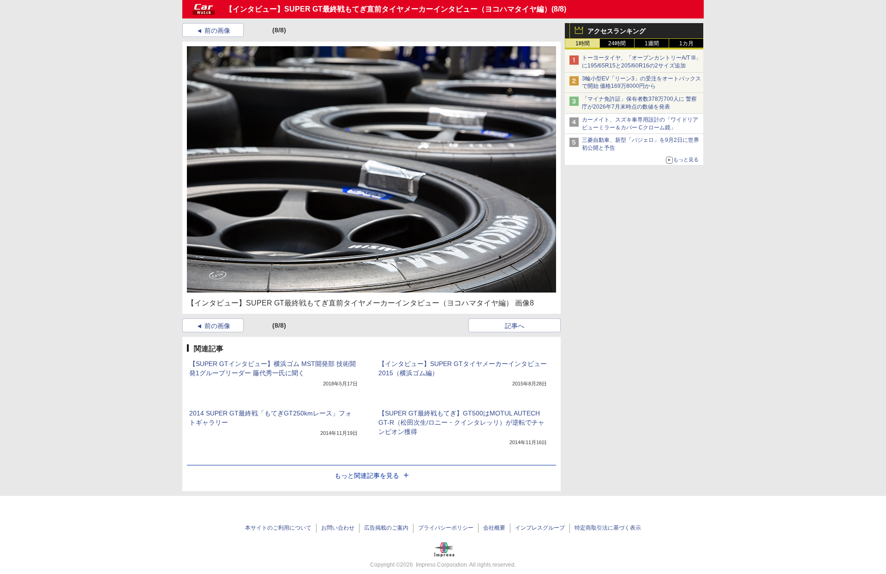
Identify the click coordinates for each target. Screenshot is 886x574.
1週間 (652, 43)
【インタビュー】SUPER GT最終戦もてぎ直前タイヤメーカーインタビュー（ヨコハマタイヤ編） (388, 9)
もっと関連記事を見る (367, 475)
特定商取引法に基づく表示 (608, 528)
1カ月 (686, 43)
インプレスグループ (540, 528)
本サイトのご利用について (278, 528)
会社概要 (494, 528)
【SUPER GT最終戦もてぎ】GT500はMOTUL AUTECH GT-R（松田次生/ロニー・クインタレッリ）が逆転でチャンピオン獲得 (461, 422)
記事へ (514, 326)
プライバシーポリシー (445, 528)
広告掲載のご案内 (386, 528)
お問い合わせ (337, 528)
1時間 (582, 43)
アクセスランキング (616, 31)
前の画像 (217, 30)
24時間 (617, 43)
